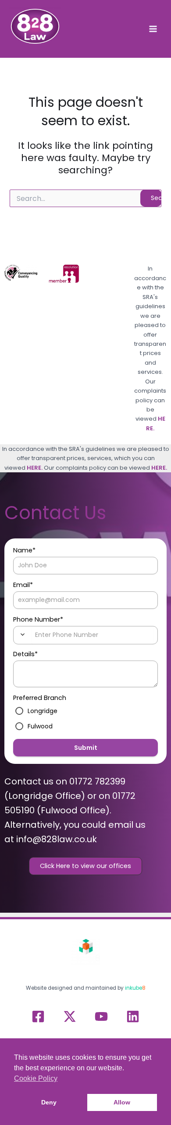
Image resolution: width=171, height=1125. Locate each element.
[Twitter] (69, 1016)
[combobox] (22, 635)
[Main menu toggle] (153, 29)
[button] (85, 866)
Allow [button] (122, 1102)
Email (23, 584)
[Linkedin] (132, 1016)
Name (24, 550)
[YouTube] (101, 1016)
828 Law (19, 49)
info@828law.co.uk (56, 839)
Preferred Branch (39, 697)
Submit (85, 747)
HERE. (35, 468)
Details (25, 654)
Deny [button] (49, 1102)
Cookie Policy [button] (35, 1078)
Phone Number (38, 619)
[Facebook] (38, 1016)
